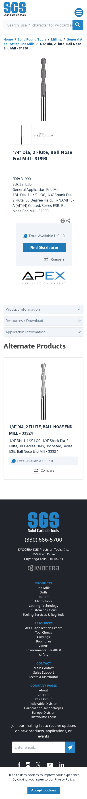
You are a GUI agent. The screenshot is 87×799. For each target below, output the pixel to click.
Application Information (26, 332)
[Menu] (79, 12)
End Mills (43, 588)
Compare (57, 259)
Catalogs (43, 637)
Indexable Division (43, 703)
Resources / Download (24, 320)
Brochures (43, 641)
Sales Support (43, 672)
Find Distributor (44, 247)
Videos (43, 646)
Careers (43, 695)
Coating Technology (43, 605)
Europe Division (43, 712)
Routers (43, 597)
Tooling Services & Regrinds (43, 614)
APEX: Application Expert (43, 628)
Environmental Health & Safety (43, 652)
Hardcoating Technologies (43, 708)
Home (8, 39)
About (43, 690)
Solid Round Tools (32, 39)
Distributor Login (43, 717)
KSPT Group (43, 699)
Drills (44, 592)
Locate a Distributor (43, 677)
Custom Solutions (44, 610)
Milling (56, 39)
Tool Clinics (43, 632)
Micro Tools (43, 601)
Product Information (23, 309)
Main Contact (44, 668)
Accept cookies (43, 790)
